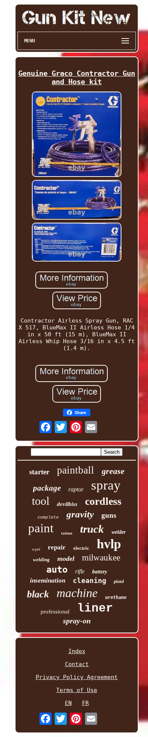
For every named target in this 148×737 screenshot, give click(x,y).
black (38, 594)
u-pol (36, 549)
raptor (75, 489)
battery (99, 572)
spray (106, 485)
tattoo (66, 533)
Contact (77, 664)
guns (108, 515)
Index (76, 651)
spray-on (77, 621)
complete (48, 517)
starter (39, 472)
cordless (103, 501)
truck (92, 529)
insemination (47, 580)
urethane (115, 597)
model (65, 558)
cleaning (89, 580)
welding (41, 559)
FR (85, 703)
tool (40, 501)
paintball (75, 470)
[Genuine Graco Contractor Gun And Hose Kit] (77, 135)
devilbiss (67, 504)
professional (55, 612)
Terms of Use (76, 690)
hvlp (109, 544)
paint (41, 528)
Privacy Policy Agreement (77, 677)
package (47, 488)
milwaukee (101, 557)
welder (119, 532)
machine (77, 593)
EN (68, 703)
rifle (80, 571)
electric (81, 548)
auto (57, 569)
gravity (80, 514)
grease (113, 471)
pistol (119, 581)
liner (95, 608)
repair (57, 547)
